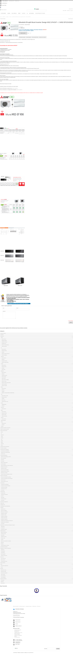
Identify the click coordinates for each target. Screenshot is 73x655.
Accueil (1, 16)
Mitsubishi (7, 16)
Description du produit (22, 37)
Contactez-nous (34, 606)
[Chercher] (45, 10)
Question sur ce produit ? (42, 37)
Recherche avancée (22, 606)
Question (4, 311)
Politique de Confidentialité (18, 635)
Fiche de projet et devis (35, 37)
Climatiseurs (3, 16)
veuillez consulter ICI (15, 88)
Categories (3, 13)
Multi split (10, 16)
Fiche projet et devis (17, 637)
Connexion (68, 10)
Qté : (28, 33)
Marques (15, 636)
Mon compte (64, 10)
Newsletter (45, 648)
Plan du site (38, 606)
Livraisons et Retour (17, 634)
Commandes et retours (28, 606)
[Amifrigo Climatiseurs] (3, 9)
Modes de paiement (17, 633)
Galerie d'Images (28, 37)
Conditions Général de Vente (18, 632)
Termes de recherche (16, 606)
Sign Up (71, 10)
